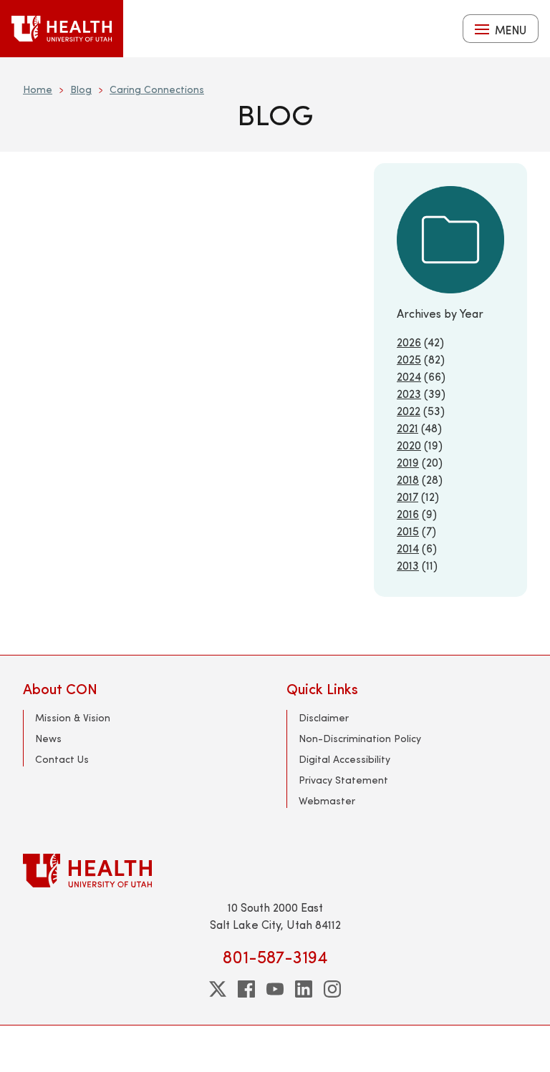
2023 (409, 393)
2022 (408, 410)
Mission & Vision (72, 717)
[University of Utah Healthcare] (275, 870)
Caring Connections (157, 89)
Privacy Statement (343, 779)
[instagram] (332, 989)
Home (37, 89)
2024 (409, 376)
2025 (409, 358)
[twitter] (217, 989)
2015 (408, 530)
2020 (409, 444)
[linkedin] (303, 989)
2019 (408, 461)
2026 (409, 341)
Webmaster (327, 800)
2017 (407, 496)
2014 (408, 547)
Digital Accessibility (344, 759)
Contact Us (62, 759)
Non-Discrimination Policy (360, 738)
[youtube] (275, 989)
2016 (408, 513)
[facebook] (246, 989)
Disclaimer (324, 717)
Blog (81, 89)
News (48, 738)
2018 (408, 479)
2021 (407, 427)
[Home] (61, 28)
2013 (408, 564)
